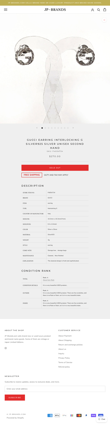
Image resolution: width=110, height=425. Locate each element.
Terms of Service (65, 362)
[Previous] (36, 127)
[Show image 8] (64, 128)
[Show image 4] (51, 128)
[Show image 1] (42, 128)
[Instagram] (6, 347)
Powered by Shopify (15, 418)
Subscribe (15, 398)
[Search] (98, 9)
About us (62, 349)
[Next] (73, 127)
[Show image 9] (68, 128)
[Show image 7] (61, 128)
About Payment (65, 336)
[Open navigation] (5, 9)
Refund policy (64, 367)
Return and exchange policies (70, 344)
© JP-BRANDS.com (16, 414)
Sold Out (55, 168)
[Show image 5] (55, 128)
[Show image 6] (58, 128)
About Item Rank (48, 280)
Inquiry (61, 353)
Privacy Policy (64, 358)
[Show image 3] (48, 128)
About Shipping (65, 340)
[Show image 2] (45, 128)
